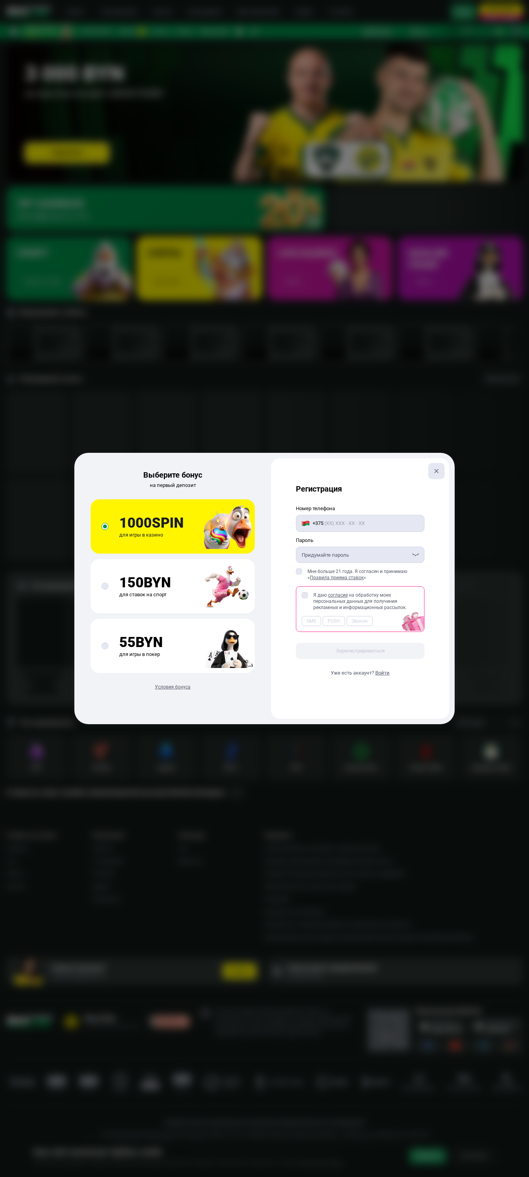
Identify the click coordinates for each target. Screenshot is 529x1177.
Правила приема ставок (337, 577)
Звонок (360, 621)
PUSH (334, 621)
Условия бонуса (173, 687)
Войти (382, 673)
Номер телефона (315, 508)
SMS (311, 621)
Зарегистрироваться (360, 651)
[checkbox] (299, 571)
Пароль (304, 540)
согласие (338, 595)
